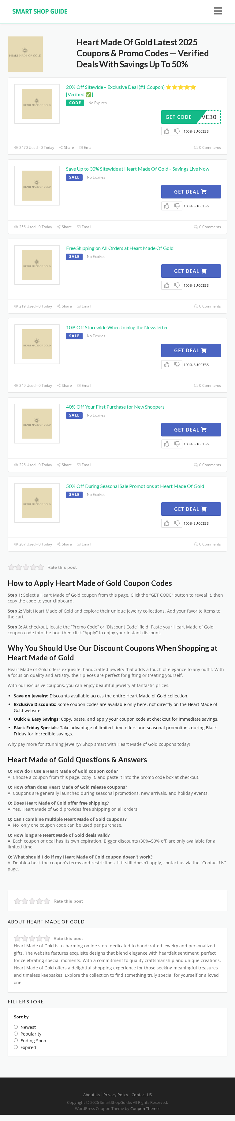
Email (88, 147)
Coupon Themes (145, 1108)
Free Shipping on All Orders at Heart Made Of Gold (119, 248)
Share (68, 147)
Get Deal (187, 191)
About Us (91, 1094)
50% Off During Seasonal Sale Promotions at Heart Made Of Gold (135, 486)
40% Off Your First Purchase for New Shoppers (115, 407)
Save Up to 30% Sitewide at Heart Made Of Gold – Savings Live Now (137, 169)
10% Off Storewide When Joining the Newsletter (117, 327)
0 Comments (209, 147)
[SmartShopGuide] (40, 11)
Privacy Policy (115, 1094)
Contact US (142, 1094)
